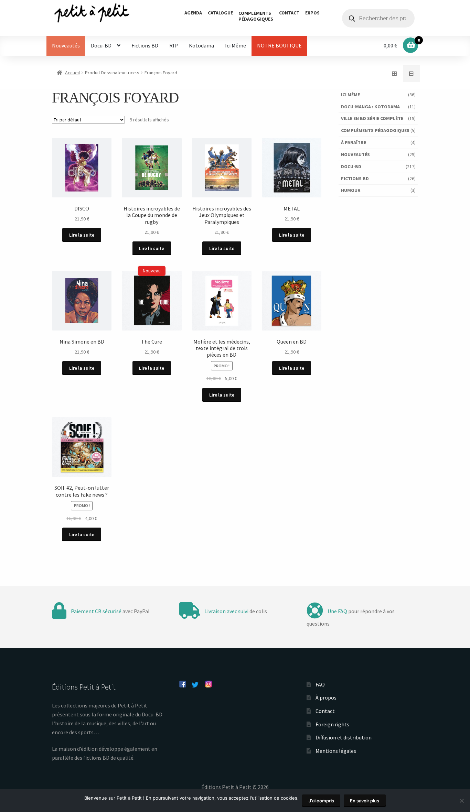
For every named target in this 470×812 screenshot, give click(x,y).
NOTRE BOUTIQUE (279, 45)
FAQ (320, 684)
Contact (289, 13)
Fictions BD (144, 45)
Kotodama (201, 45)
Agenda (193, 13)
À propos (326, 697)
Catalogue (220, 13)
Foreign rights (332, 724)
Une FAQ (337, 611)
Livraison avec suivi (226, 611)
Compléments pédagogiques (375, 130)
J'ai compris (321, 800)
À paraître (353, 142)
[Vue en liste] (411, 73)
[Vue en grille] (394, 73)
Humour (351, 190)
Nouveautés (66, 45)
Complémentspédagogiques (255, 16)
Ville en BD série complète (372, 118)
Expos (312, 13)
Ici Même (235, 45)
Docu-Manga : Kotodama (370, 107)
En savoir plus (364, 800)
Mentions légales (336, 750)
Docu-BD (101, 45)
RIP (173, 45)
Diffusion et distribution (344, 737)
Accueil (72, 72)
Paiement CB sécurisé (96, 611)
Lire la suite (81, 235)
